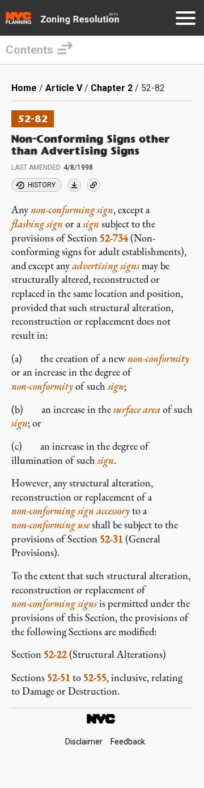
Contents (29, 50)
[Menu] (185, 20)
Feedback (127, 741)
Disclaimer (84, 741)
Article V (63, 88)
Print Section (74, 185)
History (42, 185)
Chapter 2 (112, 88)
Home (24, 88)
